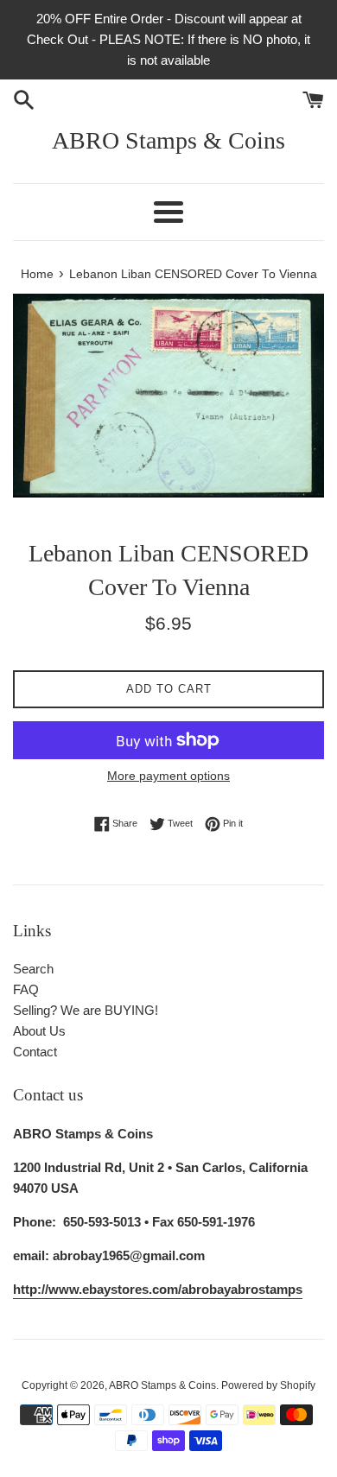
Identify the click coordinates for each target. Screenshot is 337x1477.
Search (33, 968)
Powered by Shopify (268, 1385)
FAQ (26, 989)
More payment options (168, 776)
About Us (39, 1031)
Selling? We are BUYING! (85, 1010)
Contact (35, 1051)
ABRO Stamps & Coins (168, 140)
